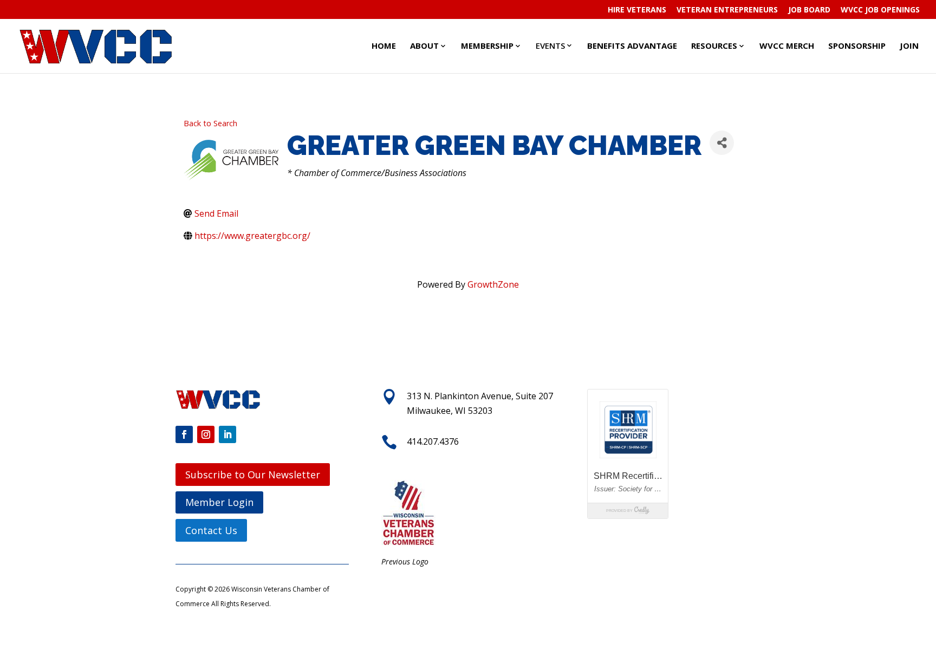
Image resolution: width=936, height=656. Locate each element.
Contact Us (211, 530)
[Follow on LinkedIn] (227, 434)
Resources (714, 45)
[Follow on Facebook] (184, 434)
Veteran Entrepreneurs (727, 10)
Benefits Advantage (632, 45)
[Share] (722, 143)
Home (384, 45)
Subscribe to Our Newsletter (252, 474)
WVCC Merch (786, 45)
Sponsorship (857, 45)
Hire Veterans (637, 10)
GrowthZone (493, 284)
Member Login (219, 502)
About (424, 45)
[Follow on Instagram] (205, 434)
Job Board (809, 10)
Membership (487, 45)
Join (909, 45)
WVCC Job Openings (880, 10)
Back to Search (210, 123)
